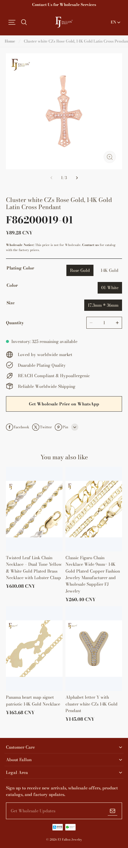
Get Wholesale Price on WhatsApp (64, 404)
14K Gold (109, 270)
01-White (109, 287)
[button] (12, 22)
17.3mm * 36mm (103, 305)
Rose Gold (80, 270)
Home (10, 41)
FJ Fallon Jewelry (70, 839)
